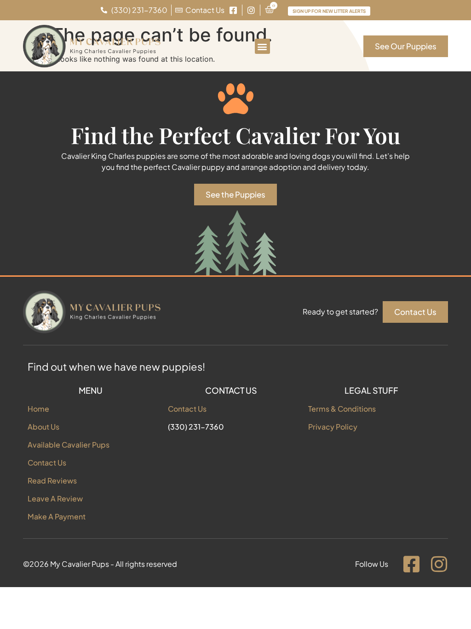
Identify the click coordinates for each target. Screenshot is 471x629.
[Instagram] (439, 564)
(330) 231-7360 (196, 426)
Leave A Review (55, 498)
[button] (262, 46)
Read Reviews (52, 480)
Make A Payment (57, 516)
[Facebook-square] (411, 564)
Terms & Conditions (342, 409)
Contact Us (47, 462)
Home (38, 409)
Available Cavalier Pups (68, 444)
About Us (43, 426)
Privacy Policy (332, 426)
